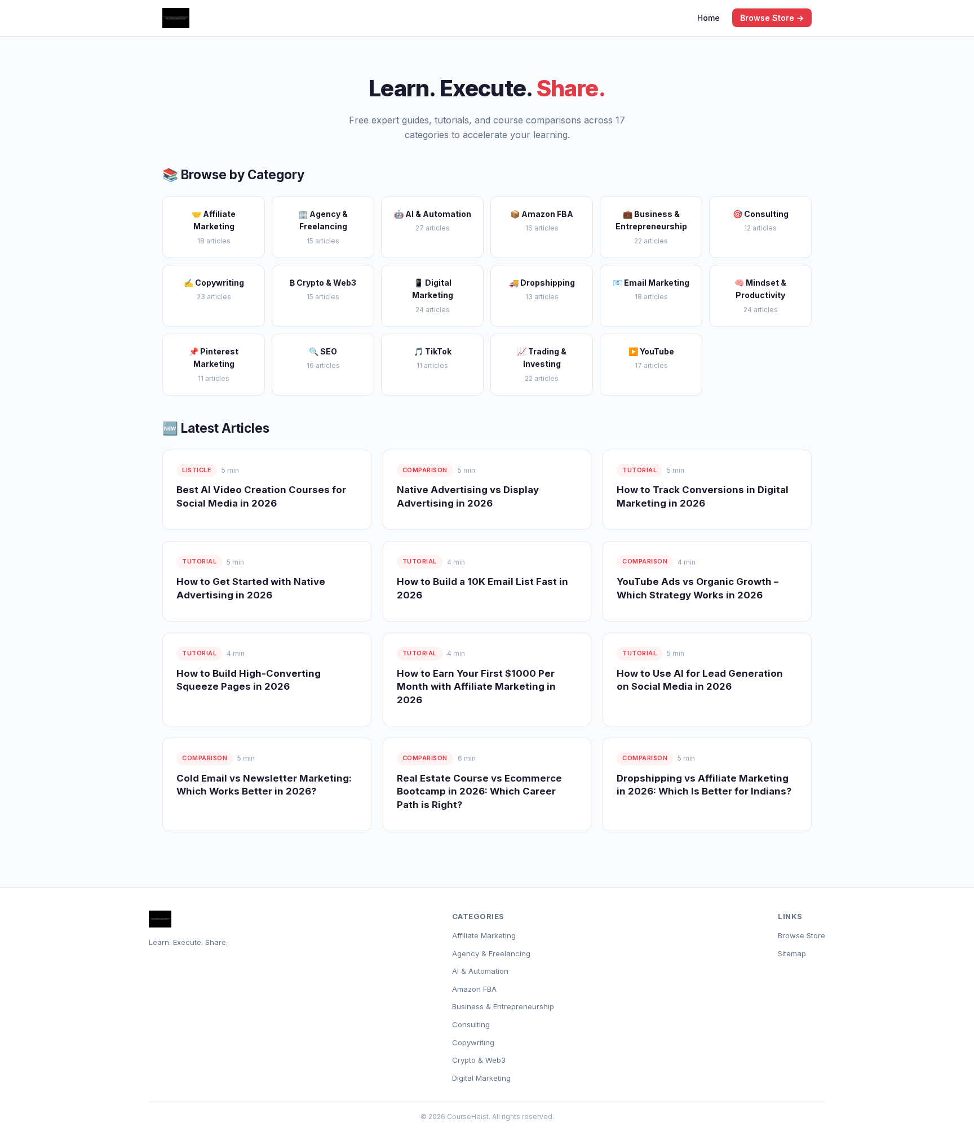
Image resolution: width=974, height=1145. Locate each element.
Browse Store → (772, 18)
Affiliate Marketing (484, 935)
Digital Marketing (481, 1077)
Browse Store (801, 935)
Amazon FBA (474, 988)
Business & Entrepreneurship (503, 1006)
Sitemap (792, 953)
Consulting (471, 1024)
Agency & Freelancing (491, 953)
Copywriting (473, 1042)
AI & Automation (480, 970)
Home (708, 18)
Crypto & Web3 (479, 1059)
